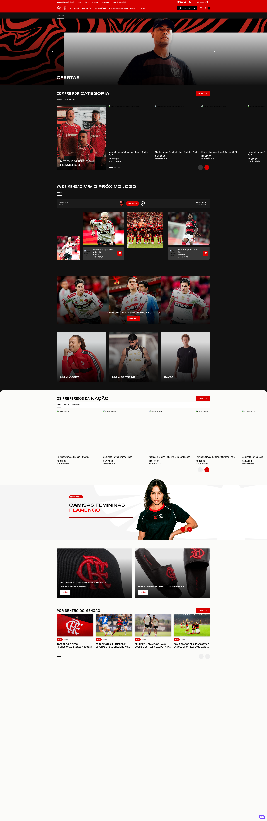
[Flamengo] (62, 8)
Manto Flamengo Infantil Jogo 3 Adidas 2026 (176, 152)
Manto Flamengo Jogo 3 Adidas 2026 (219, 152)
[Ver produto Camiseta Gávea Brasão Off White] (79, 432)
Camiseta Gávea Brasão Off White (73, 457)
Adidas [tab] (59, 192)
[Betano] (181, 2)
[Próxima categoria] (189, 529)
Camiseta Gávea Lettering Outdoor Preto (215, 457)
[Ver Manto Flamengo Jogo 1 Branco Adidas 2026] (119, 253)
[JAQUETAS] (214, 51)
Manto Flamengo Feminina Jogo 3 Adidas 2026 (128, 153)
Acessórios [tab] (75, 404)
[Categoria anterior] (182, 529)
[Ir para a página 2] (115, 167)
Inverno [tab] (66, 404)
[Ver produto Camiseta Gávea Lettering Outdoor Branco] (171, 432)
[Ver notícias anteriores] (201, 656)
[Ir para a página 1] (111, 167)
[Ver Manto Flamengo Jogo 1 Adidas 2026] (205, 253)
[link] (133, 52)
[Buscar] (201, 8)
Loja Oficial (60, 15)
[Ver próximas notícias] (207, 656)
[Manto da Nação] (52, 51)
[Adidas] (189, 2)
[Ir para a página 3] (118, 167)
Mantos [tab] (59, 99)
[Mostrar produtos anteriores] (200, 167)
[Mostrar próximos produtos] (206, 167)
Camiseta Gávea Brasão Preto (117, 457)
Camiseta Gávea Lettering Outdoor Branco (169, 457)
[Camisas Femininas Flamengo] (133, 509)
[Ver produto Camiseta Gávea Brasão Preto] (125, 432)
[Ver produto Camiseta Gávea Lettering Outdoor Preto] (217, 432)
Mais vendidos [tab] (70, 99)
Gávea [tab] (59, 404)
